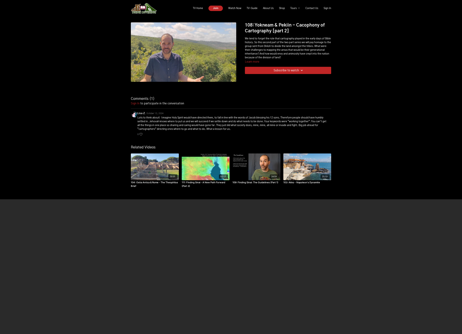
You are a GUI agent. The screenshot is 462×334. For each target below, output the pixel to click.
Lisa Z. (141, 113)
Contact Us (311, 8)
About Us (268, 8)
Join (215, 8)
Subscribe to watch (286, 70)
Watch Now (234, 8)
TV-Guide (252, 8)
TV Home (198, 8)
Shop (282, 8)
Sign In (327, 8)
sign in (135, 103)
